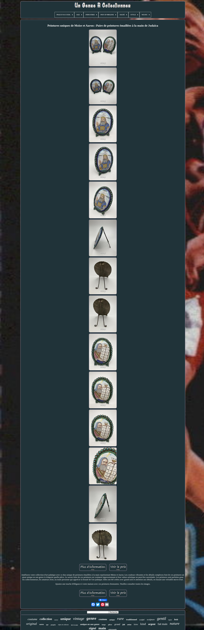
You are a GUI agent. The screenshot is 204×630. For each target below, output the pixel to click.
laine (136, 624)
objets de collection (63, 625)
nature (174, 623)
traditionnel (131, 619)
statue (56, 620)
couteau (103, 619)
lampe (104, 625)
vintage (78, 618)
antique (112, 620)
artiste (129, 625)
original (31, 624)
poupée (53, 625)
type (47, 625)
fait (123, 625)
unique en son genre (89, 624)
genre (91, 618)
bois (176, 619)
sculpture (151, 619)
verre (41, 624)
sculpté (141, 620)
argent (151, 624)
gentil (161, 618)
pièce (110, 625)
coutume (32, 619)
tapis (170, 620)
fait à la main (74, 625)
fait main (162, 624)
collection (46, 619)
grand (117, 624)
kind (143, 624)
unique (65, 619)
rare (120, 618)
